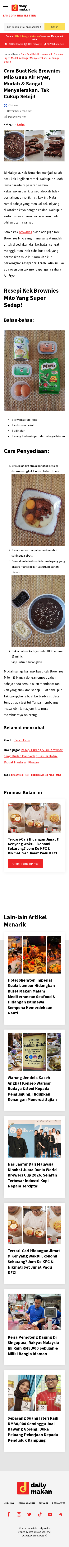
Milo (58, 774)
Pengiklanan (26, 1503)
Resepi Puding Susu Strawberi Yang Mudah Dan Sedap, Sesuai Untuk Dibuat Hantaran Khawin (33, 756)
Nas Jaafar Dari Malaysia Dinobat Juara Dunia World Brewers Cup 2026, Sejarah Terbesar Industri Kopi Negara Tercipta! (32, 1175)
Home (7, 54)
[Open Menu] (5, 7)
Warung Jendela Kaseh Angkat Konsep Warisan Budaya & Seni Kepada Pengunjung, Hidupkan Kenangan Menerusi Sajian (32, 1088)
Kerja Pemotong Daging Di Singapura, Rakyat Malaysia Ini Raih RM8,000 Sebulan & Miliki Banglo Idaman (33, 1345)
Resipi (15, 54)
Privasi (43, 1503)
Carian (54, 27)
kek (27, 774)
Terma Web (58, 1503)
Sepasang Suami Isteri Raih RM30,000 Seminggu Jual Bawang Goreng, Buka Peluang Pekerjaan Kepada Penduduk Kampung (33, 1429)
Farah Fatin (22, 740)
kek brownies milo (42, 774)
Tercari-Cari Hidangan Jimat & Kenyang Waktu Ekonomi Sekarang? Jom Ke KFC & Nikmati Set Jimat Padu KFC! (33, 846)
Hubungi (9, 1503)
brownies (25, 232)
